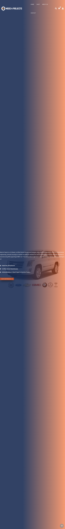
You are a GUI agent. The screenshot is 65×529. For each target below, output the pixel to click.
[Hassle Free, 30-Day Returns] (7, 265)
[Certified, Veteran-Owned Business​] (9, 269)
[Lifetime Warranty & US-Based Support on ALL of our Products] (15, 273)
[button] (56, 9)
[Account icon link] (63, 8)
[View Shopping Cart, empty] (59, 8)
